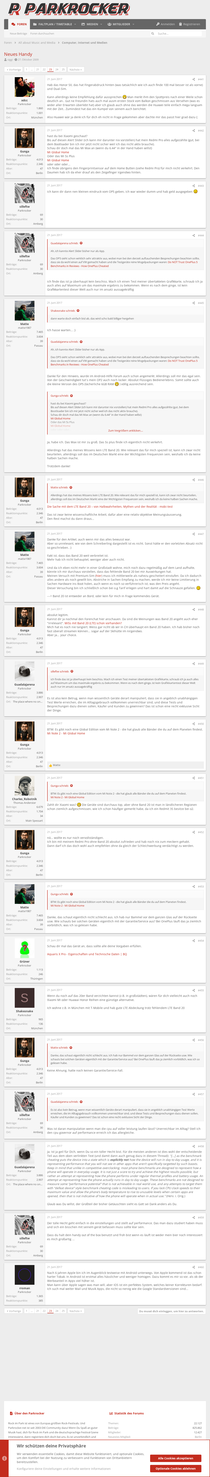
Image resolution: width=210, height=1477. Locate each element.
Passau (38, 345)
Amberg (38, 224)
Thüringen (36, 978)
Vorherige (15, 69)
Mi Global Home (58, 152)
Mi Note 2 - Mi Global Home (66, 733)
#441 (201, 79)
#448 (201, 609)
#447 (201, 534)
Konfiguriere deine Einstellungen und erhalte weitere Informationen (64, 1469)
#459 (201, 1217)
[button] (75, 24)
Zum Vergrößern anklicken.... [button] (125, 430)
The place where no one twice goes (34, 701)
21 (37, 69)
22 (44, 69)
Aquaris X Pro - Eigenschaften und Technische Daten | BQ (87, 954)
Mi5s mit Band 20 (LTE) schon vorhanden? (93, 623)
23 (50, 69)
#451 (201, 778)
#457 (201, 1094)
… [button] (32, 69)
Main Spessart (34, 820)
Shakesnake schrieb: (63, 311)
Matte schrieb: (59, 487)
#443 (201, 186)
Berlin (39, 173)
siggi (10, 59)
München (37, 117)
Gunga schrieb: (60, 395)
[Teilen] (193, 79)
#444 (201, 235)
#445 (201, 303)
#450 (201, 724)
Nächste (75, 69)
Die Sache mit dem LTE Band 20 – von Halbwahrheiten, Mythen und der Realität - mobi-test (110, 506)
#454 (201, 940)
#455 (201, 990)
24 (56, 69)
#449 (201, 663)
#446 (201, 480)
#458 (201, 1146)
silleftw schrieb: (60, 671)
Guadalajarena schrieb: (64, 243)
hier (99, 576)
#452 (201, 832)
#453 (201, 886)
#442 (201, 130)
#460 (201, 1267)
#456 (201, 1040)
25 (63, 69)
